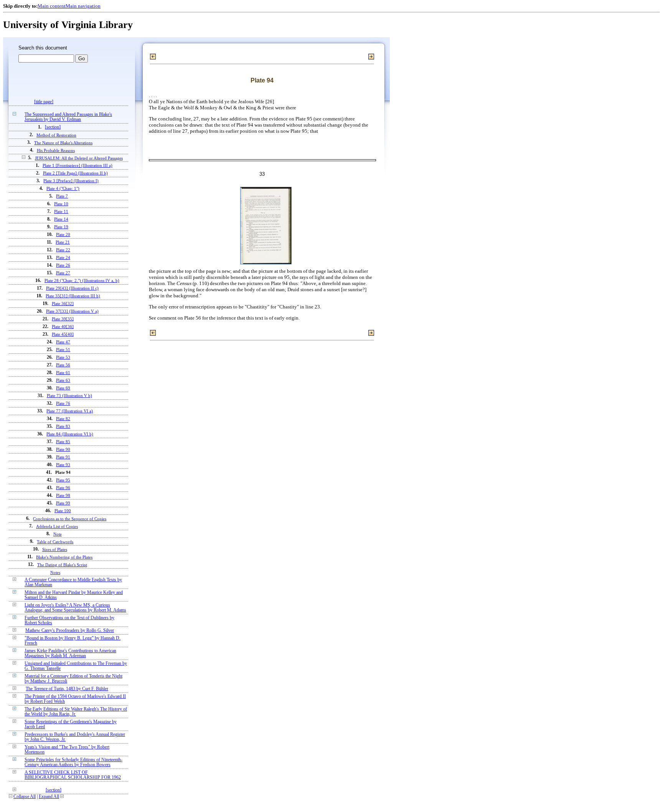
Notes (55, 572)
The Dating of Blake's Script (62, 564)
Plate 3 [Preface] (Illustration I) (71, 181)
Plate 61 (63, 373)
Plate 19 (61, 227)
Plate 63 (63, 380)
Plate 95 (63, 480)
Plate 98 (63, 495)
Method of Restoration (56, 135)
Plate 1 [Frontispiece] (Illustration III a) (77, 165)
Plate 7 (62, 196)
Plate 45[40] (63, 334)
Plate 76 (63, 403)
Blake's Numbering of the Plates (64, 557)
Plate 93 (63, 465)
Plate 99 (63, 503)
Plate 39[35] (63, 319)
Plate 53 (63, 357)
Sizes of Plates (54, 549)
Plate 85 (63, 442)
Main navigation (83, 6)
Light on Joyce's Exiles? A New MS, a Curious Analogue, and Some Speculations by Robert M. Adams (75, 608)
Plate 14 (61, 219)
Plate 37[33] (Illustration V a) (72, 311)
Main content (52, 6)
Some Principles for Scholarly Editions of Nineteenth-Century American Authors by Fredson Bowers (73, 762)
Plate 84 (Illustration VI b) (69, 434)
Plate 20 (63, 234)
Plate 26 (63, 265)
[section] (53, 127)
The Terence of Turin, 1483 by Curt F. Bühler (67, 688)
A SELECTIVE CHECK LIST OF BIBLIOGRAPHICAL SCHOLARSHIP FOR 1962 (73, 775)
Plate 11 (61, 211)
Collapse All (24, 796)
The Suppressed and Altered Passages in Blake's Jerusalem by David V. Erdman (68, 117)
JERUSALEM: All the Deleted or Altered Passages (79, 158)
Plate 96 (63, 488)
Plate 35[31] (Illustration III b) (73, 296)
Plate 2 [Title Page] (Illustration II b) (75, 173)
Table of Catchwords (55, 541)
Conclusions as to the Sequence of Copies (69, 518)
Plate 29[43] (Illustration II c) (72, 288)
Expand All (49, 796)
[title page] (43, 101)
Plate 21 (63, 242)
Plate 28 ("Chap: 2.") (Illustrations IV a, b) (82, 281)
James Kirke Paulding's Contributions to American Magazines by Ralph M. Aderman (70, 653)
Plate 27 (63, 273)
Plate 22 (63, 250)
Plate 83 (63, 426)
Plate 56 (63, 365)
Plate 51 (63, 350)
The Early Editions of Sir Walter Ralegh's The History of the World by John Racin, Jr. (76, 712)
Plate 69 (63, 388)
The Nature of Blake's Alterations (63, 142)
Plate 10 (61, 204)
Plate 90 (63, 449)
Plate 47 (63, 342)
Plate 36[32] (63, 304)
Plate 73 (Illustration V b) (69, 396)
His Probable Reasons (56, 150)
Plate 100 (62, 511)
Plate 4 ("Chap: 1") (62, 188)
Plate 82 (63, 419)
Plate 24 (63, 258)
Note (57, 534)
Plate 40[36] (63, 327)
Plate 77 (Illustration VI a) (69, 411)
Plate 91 (63, 457)
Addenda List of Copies (57, 526)
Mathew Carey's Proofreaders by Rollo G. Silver (69, 630)
